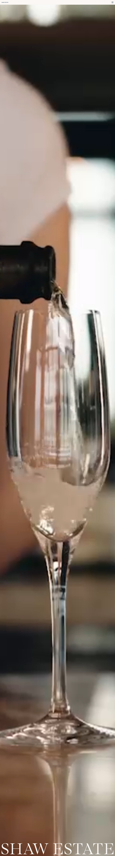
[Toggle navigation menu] (112, 2)
